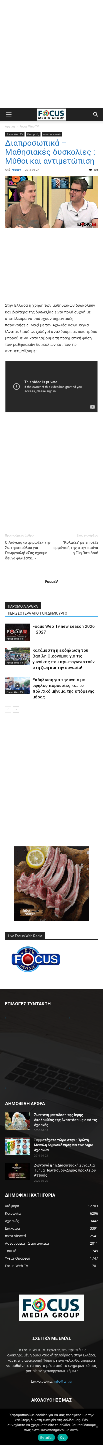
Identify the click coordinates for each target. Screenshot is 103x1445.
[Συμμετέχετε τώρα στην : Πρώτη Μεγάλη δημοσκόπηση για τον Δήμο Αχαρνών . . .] (17, 1146)
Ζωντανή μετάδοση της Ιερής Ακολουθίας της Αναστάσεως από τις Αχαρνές (65, 1120)
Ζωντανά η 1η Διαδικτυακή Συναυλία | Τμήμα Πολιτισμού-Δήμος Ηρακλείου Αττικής (65, 1170)
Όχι (63, 1438)
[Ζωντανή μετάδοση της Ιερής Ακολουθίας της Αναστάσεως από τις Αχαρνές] (17, 1121)
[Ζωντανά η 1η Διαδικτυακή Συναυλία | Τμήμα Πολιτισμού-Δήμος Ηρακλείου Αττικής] (17, 1171)
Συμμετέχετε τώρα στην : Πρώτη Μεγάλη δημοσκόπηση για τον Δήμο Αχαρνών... (63, 1145)
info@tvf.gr (63, 1381)
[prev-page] (8, 709)
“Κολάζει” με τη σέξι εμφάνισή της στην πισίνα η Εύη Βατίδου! (76, 547)
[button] (8, 114)
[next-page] (16, 709)
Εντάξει (46, 1438)
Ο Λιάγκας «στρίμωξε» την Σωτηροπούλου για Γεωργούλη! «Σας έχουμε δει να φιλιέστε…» (27, 550)
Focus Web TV (29, 126)
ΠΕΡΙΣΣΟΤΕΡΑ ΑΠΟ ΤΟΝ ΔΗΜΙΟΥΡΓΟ (37, 613)
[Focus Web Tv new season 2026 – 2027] (17, 632)
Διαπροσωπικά (51, 134)
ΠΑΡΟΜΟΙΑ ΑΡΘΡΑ (23, 606)
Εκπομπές (33, 134)
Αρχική (10, 126)
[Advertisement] (51, 53)
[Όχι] (96, 1426)
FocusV (16, 169)
